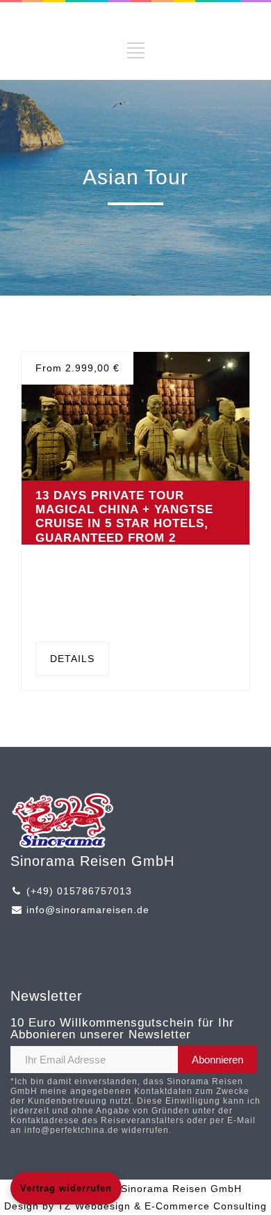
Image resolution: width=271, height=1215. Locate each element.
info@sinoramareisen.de (87, 909)
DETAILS (72, 658)
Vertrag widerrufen (66, 1188)
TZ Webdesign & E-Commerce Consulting (162, 1206)
